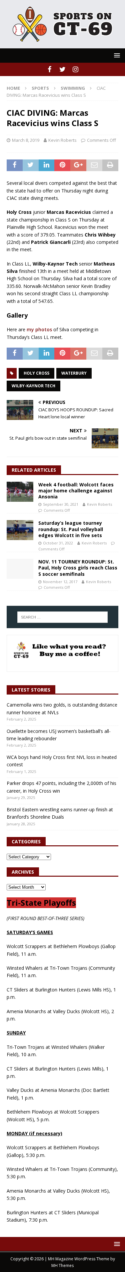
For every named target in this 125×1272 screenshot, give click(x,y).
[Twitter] (62, 69)
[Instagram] (75, 69)
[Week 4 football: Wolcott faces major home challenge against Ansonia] (20, 492)
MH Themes (62, 1265)
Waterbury (74, 373)
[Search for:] (62, 617)
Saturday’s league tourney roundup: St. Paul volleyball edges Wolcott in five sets (70, 529)
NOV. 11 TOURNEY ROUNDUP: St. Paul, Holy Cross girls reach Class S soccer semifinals (77, 567)
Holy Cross (36, 373)
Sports (40, 88)
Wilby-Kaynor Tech (33, 386)
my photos (39, 329)
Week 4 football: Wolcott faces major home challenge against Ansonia (76, 490)
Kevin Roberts (62, 140)
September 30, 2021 (60, 504)
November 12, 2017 (60, 581)
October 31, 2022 (58, 542)
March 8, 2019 (25, 140)
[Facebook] (49, 69)
